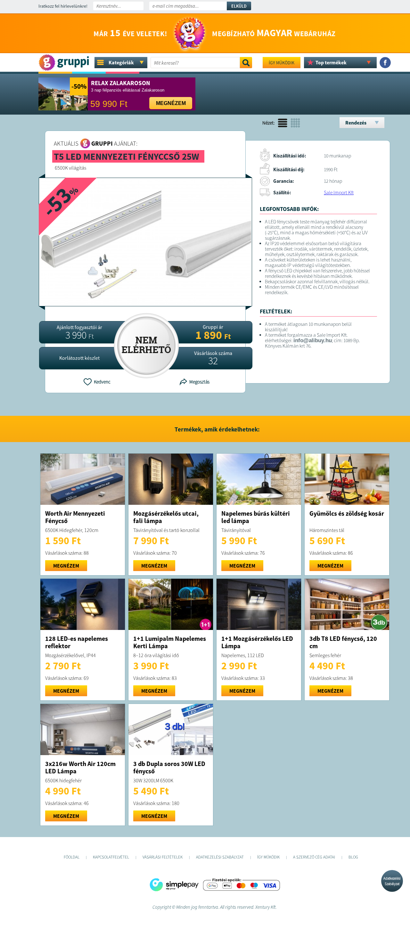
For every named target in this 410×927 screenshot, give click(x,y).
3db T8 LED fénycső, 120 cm (343, 642)
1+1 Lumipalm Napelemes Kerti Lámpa (169, 642)
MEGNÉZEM (66, 565)
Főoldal (71, 857)
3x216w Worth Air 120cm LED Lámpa (80, 767)
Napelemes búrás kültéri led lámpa (255, 517)
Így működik (281, 63)
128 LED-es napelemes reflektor (76, 642)
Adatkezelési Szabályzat (392, 881)
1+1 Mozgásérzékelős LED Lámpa (257, 642)
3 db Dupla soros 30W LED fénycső (169, 767)
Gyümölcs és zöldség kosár (346, 513)
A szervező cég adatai (314, 857)
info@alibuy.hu (312, 340)
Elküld (239, 6)
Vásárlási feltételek (163, 857)
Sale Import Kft (339, 192)
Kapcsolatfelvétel (111, 857)
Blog (353, 857)
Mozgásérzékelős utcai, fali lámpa (166, 517)
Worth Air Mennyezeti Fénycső (75, 517)
